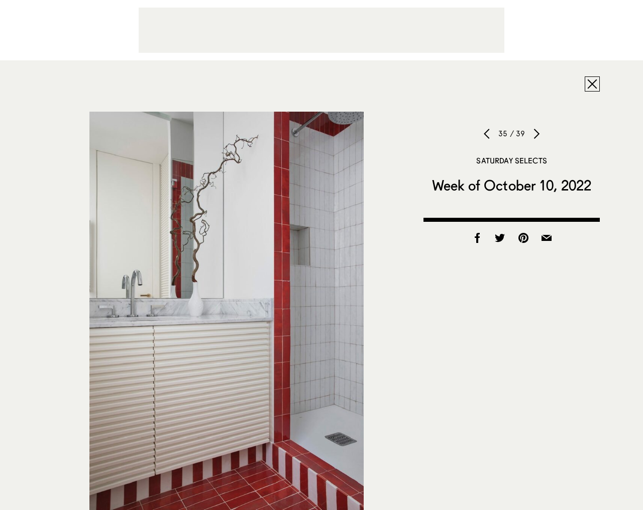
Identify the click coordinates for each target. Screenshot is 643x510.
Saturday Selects (511, 160)
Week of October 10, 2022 (511, 185)
